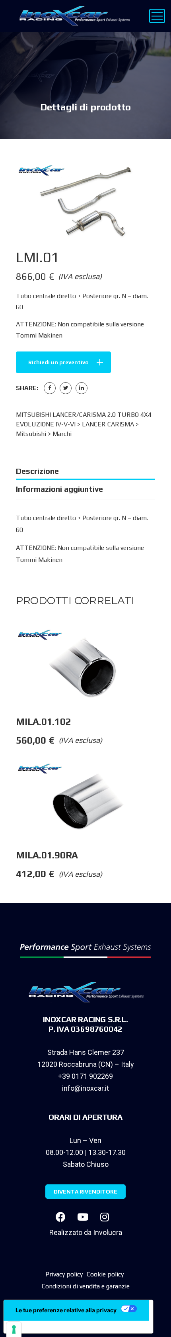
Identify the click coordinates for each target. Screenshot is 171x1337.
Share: (27, 388)
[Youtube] (83, 1217)
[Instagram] (105, 1217)
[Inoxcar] (73, 16)
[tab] (85, 471)
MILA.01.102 (43, 721)
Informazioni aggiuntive (59, 488)
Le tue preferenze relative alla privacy (66, 1310)
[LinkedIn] (81, 388)
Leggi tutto (163, 644)
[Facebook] (50, 388)
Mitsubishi (31, 434)
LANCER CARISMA (108, 424)
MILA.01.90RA (47, 855)
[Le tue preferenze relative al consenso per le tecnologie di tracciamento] (13, 1329)
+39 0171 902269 (85, 1076)
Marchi (62, 434)
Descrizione (37, 470)
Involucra (107, 1232)
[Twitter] (66, 388)
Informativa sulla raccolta (49, 1327)
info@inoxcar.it (85, 1088)
